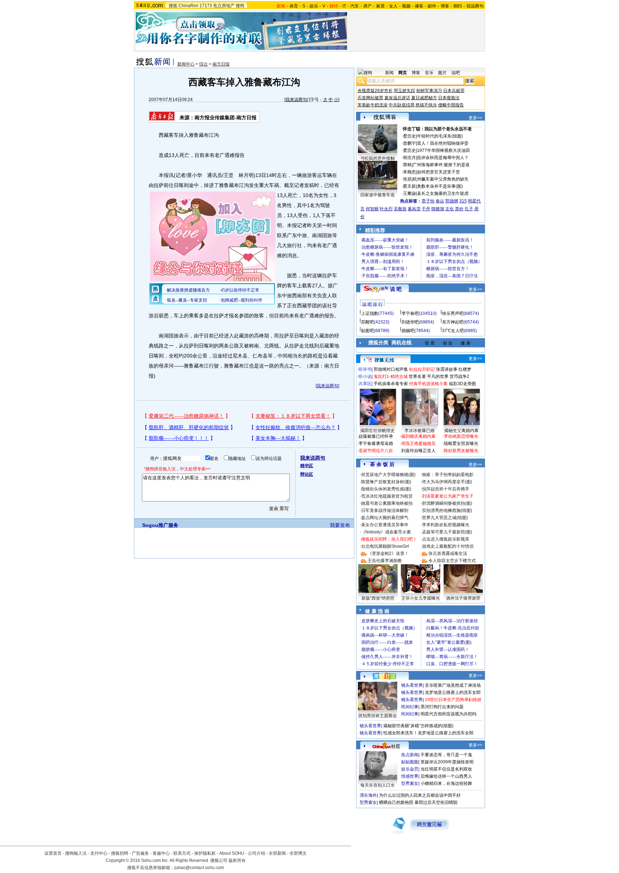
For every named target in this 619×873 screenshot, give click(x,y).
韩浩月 (409, 157)
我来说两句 (296, 99)
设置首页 (53, 853)
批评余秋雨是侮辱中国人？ (443, 157)
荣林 (407, 164)
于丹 (426, 208)
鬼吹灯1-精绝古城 (391, 376)
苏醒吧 (367, 322)
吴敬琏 (400, 208)
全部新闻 (277, 853)
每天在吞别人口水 (377, 785)
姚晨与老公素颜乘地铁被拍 (387, 503)
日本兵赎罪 (454, 90)
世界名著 (417, 376)
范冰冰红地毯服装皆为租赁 (387, 496)
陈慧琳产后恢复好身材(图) (386, 481)
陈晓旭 (437, 208)
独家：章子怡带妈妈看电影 (448, 474)
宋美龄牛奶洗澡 (373, 104)
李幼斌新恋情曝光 (461, 436)
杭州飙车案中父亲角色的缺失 (441, 179)
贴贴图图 (409, 761)
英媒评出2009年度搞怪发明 (447, 761)
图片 (442, 72)
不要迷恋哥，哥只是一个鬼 (446, 754)
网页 (402, 72)
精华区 (306, 465)
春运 (440, 200)
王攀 (407, 193)
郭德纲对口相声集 (391, 369)
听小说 (365, 376)
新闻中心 (186, 64)
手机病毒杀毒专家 (391, 383)
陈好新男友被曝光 (461, 450)
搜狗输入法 (76, 853)
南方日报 (221, 64)
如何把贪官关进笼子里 (438, 171)
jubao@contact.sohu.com (199, 867)
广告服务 (140, 853)
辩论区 (306, 474)
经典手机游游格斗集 (428, 383)
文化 (449, 208)
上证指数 (369, 313)
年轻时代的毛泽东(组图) (440, 136)
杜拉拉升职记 (422, 369)
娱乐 (314, 6)
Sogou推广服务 (160, 525)
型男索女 (409, 783)
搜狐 (173, 5)
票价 (459, 208)
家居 (380, 6)
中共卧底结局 (401, 104)
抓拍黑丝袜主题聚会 (377, 715)
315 (463, 200)
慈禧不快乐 (426, 104)
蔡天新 (409, 186)
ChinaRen (188, 5)
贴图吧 (367, 330)
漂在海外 (368, 795)
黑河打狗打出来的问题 (442, 706)
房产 (367, 6)
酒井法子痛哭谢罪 (463, 598)
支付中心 (98, 853)
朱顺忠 (409, 171)
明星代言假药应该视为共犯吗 (448, 713)
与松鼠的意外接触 (377, 158)
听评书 (365, 369)
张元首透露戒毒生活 (447, 553)
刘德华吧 (410, 322)
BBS (458, 6)
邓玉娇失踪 (404, 90)
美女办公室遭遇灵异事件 (384, 524)
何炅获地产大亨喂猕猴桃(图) (388, 474)
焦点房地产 (224, 5)
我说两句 (475, 6)
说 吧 (396, 289)
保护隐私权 (205, 853)
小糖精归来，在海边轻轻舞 (446, 783)
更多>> (475, 117)
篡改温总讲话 (397, 97)
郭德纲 (451, 200)
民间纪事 (409, 706)
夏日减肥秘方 (424, 97)
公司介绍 (256, 853)
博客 (445, 6)
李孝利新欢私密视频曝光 (445, 524)
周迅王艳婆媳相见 (418, 443)
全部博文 (298, 853)
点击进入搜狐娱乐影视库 (445, 539)
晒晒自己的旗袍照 (396, 802)
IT (344, 6)
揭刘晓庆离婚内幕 (418, 436)
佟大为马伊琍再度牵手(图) (447, 481)
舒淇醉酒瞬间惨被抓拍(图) (447, 503)
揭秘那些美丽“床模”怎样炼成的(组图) (418, 725)
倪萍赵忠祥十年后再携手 (445, 488)
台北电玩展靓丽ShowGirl (385, 546)
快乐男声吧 (453, 313)
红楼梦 (465, 369)
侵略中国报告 (451, 104)
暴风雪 (414, 208)
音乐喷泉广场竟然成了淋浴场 (453, 685)
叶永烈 (386, 208)
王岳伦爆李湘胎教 (385, 560)
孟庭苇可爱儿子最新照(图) (447, 531)
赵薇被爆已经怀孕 (376, 436)
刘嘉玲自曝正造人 (418, 450)
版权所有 (237, 860)
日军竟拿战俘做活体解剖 (384, 510)
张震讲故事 (446, 369)
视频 (406, 6)
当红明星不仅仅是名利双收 (446, 769)
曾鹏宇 (409, 143)
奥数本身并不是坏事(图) (440, 186)
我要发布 (340, 525)
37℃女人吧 (453, 330)
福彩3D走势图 (462, 383)
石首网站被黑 (370, 97)
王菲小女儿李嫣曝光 (420, 598)
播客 (419, 6)
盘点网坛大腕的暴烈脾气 (384, 517)
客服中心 (161, 853)
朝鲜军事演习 (429, 90)
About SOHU (231, 853)
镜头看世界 (412, 685)
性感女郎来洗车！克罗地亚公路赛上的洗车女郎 (428, 732)
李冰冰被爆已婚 (419, 430)
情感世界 (409, 776)
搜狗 (240, 5)
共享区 (365, 383)
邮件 (432, 6)
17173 (206, 5)
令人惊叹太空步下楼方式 (452, 560)
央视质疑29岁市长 (375, 90)
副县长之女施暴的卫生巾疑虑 (441, 193)
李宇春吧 (410, 313)
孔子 (469, 208)
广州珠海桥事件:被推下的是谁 (441, 164)
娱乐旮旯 (409, 769)
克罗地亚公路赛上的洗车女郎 (453, 692)
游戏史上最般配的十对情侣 (448, 546)
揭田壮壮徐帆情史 (377, 430)
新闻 (389, 72)
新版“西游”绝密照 (377, 598)
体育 (293, 6)
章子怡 (428, 200)
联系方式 (182, 853)
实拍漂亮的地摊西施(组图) (447, 510)
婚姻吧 (408, 330)
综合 (203, 64)
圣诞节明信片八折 (376, 450)
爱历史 (409, 136)
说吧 (455, 72)
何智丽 (372, 208)
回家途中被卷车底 (377, 194)
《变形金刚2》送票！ (388, 553)
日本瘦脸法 (449, 97)
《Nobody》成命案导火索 (386, 531)
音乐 (429, 72)
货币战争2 (459, 376)
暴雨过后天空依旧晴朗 (435, 802)
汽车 (354, 6)
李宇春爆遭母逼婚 (376, 443)
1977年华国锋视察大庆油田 (443, 150)
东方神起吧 (453, 322)
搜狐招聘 (119, 853)
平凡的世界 (437, 376)
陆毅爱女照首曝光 (461, 443)
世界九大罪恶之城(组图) (445, 517)
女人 (393, 6)
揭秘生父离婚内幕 (461, 430)
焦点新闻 (409, 754)
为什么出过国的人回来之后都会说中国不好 (420, 795)
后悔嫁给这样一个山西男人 (446, 776)
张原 (407, 179)
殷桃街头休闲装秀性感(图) (386, 488)
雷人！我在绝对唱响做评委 (443, 143)
